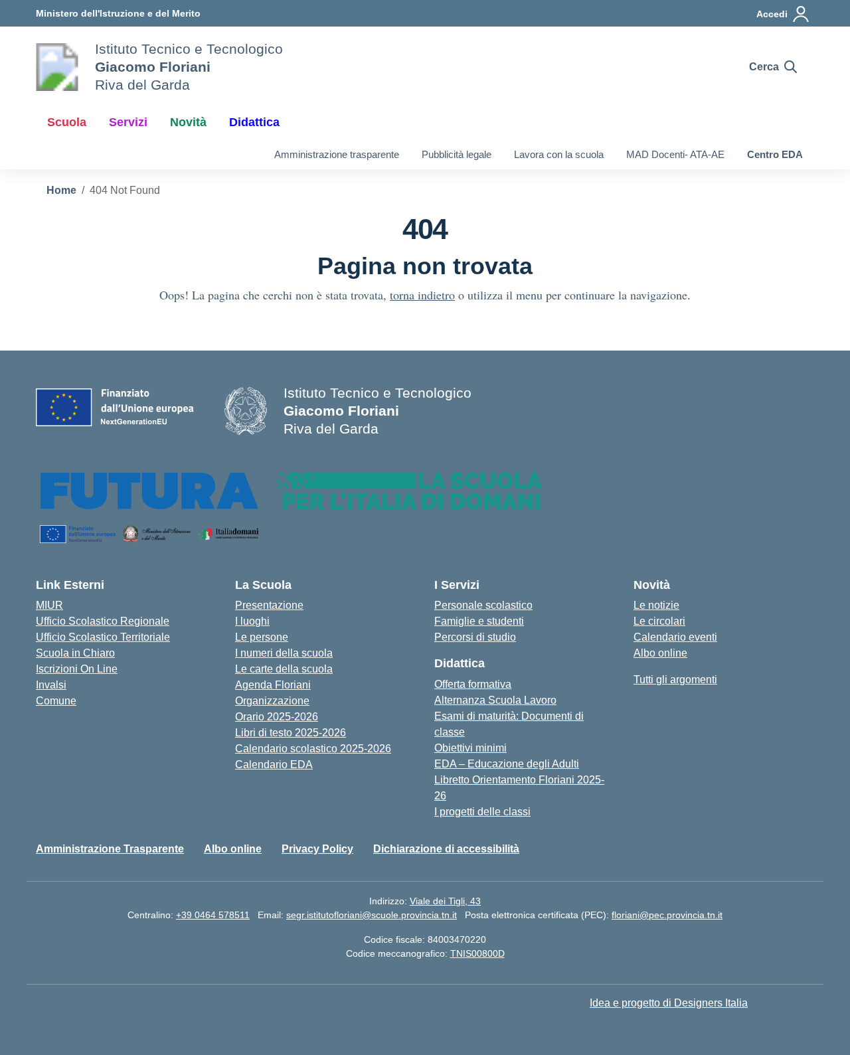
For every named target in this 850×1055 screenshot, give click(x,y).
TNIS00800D (477, 953)
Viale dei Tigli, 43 (445, 901)
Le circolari (659, 621)
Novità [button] (188, 122)
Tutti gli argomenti (675, 679)
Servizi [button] (128, 122)
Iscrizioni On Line (77, 669)
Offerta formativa (472, 684)
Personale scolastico (483, 605)
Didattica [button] (254, 122)
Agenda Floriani (273, 684)
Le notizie (656, 605)
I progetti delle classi (482, 811)
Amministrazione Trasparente (110, 848)
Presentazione (269, 605)
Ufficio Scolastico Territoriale (103, 637)
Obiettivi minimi (470, 748)
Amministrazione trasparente (336, 154)
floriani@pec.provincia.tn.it (667, 915)
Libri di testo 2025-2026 (290, 732)
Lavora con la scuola (559, 154)
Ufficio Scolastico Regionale (102, 621)
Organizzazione (272, 700)
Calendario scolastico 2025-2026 (313, 748)
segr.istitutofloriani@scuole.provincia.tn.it (371, 915)
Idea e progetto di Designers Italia (669, 1003)
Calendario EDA (274, 764)
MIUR (49, 605)
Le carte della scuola (284, 669)
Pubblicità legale (456, 154)
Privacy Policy (317, 848)
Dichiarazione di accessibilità (446, 848)
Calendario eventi (675, 637)
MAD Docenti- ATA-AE (675, 154)
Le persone (261, 637)
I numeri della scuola (284, 653)
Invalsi (51, 684)
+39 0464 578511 (213, 915)
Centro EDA (775, 154)
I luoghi (252, 621)
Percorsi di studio (475, 637)
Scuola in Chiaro (75, 653)
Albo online (660, 653)
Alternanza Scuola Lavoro (495, 700)
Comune (56, 700)
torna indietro (422, 295)
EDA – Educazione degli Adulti (506, 764)
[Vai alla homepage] (57, 67)
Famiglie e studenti (479, 621)
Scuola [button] (66, 122)
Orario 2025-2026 (276, 716)
